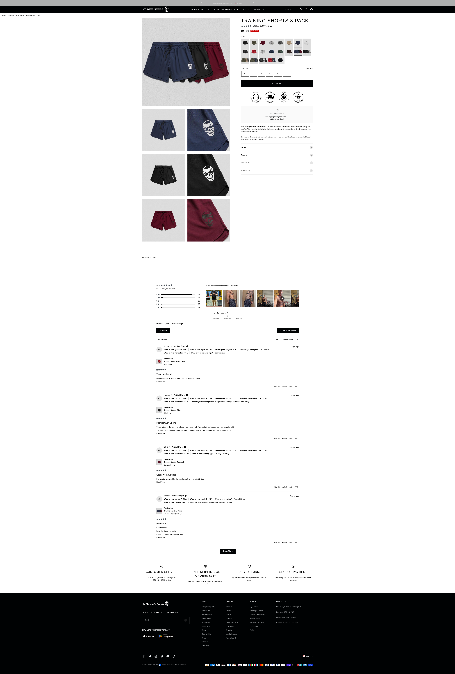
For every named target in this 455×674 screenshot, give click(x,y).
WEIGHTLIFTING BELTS (200, 9)
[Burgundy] (263, 43)
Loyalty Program (231, 634)
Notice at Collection (179, 665)
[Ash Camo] (254, 51)
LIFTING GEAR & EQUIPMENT (225, 9)
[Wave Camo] (271, 51)
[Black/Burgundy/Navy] (298, 51)
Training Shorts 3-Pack (174, 512)
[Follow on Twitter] (149, 656)
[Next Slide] (297, 298)
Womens (205, 642)
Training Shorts (19, 15)
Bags (204, 630)
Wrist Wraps (206, 622)
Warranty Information (257, 622)
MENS (245, 9)
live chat (295, 623)
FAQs (252, 630)
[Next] (253, 3)
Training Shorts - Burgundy (174, 463)
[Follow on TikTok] (174, 656)
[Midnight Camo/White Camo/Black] (263, 60)
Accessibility (254, 626)
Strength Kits (206, 634)
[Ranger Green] (254, 43)
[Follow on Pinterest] (162, 656)
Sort (277, 339)
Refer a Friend (231, 638)
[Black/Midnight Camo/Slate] (307, 51)
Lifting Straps (206, 618)
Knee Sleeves (207, 615)
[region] (252, 298)
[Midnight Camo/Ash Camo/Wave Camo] (271, 60)
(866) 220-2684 (291, 617)
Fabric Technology (232, 622)
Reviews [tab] (162, 324)
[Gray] (280, 43)
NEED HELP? (290, 9)
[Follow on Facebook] (143, 656)
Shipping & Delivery (256, 611)
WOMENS (257, 9)
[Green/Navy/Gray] (254, 60)
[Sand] (289, 43)
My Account (254, 607)
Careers (228, 611)
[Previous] (201, 3)
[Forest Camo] (280, 51)
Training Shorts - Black (173, 411)
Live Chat (167, 580)
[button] (256, 25)
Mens (204, 638)
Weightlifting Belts (208, 607)
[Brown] (289, 51)
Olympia (229, 630)
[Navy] (298, 43)
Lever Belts (206, 611)
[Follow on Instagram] (155, 656)
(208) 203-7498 (158, 580)
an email (285, 623)
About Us (229, 607)
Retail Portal (230, 626)
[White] (307, 43)
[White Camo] (263, 51)
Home (4, 15)
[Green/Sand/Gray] (245, 60)
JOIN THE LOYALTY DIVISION (227, 2)
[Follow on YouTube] (168, 656)
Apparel (10, 15)
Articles (228, 615)
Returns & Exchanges (257, 615)
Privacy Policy (255, 618)
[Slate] (271, 43)
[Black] (245, 43)
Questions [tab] (178, 324)
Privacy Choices (166, 665)
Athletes (229, 618)
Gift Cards (205, 646)
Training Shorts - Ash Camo (174, 362)
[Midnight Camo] (245, 51)
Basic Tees (206, 626)
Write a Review (290, 331)
